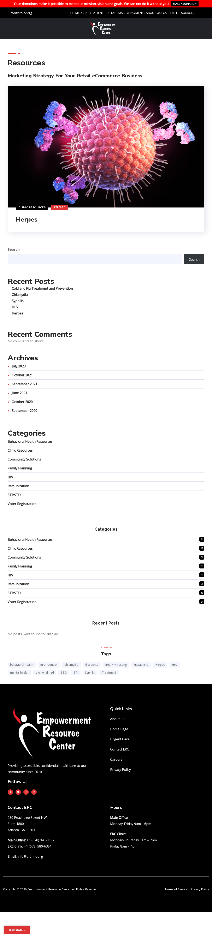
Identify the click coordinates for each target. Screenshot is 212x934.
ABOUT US (153, 13)
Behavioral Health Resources (30, 441)
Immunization (18, 486)
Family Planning (20, 468)
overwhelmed (45, 672)
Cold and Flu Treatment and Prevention (42, 288)
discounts (91, 665)
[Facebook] (10, 792)
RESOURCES (186, 13)
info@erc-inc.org (20, 13)
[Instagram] (26, 792)
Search (14, 250)
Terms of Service (176, 889)
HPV (15, 307)
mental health (19, 672)
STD (64, 672)
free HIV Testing (116, 665)
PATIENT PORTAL (104, 13)
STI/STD (59, 207)
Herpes (26, 219)
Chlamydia (20, 294)
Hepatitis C (141, 665)
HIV (10, 477)
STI (76, 672)
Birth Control (48, 665)
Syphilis (18, 301)
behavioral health (21, 665)
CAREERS (169, 13)
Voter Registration (22, 503)
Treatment (109, 672)
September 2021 (24, 384)
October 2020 (22, 401)
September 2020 (24, 410)
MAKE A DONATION (184, 4)
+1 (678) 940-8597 (40, 840)
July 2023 (19, 366)
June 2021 (19, 393)
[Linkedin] (34, 792)
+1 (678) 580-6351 (38, 846)
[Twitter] (18, 792)
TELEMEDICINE (78, 13)
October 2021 (22, 375)
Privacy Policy (200, 889)
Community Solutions (24, 459)
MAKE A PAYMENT (131, 13)
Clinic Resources (32, 207)
